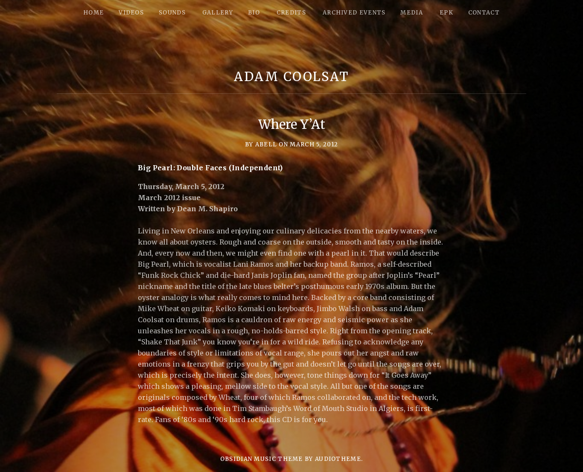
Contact (484, 12)
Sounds (172, 12)
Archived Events (354, 12)
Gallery (217, 12)
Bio (254, 12)
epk (446, 12)
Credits (291, 12)
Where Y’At (291, 124)
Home (93, 12)
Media (411, 12)
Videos (131, 12)
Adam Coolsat (291, 76)
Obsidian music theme (261, 459)
